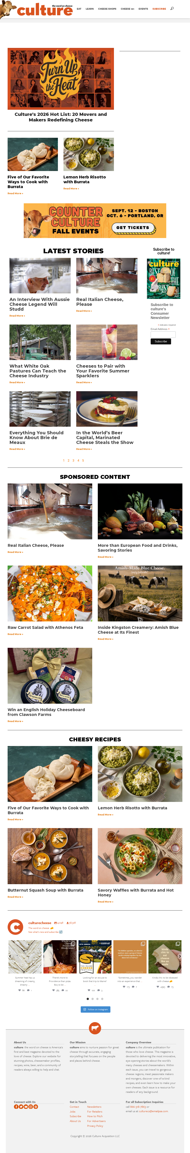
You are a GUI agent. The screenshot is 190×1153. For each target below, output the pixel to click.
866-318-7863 (138, 1107)
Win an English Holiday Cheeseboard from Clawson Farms (46, 712)
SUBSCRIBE (159, 9)
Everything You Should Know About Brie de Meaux (36, 437)
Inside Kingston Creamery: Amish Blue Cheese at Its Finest (138, 630)
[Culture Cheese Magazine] (95, 1028)
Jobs (72, 1111)
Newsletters (94, 1107)
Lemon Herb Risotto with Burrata (84, 179)
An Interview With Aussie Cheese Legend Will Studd (39, 304)
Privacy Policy (95, 1126)
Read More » (15, 193)
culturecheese (24, 943)
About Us (75, 1121)
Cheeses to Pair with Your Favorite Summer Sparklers (103, 370)
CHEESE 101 (127, 9)
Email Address (160, 329)
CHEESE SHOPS (107, 9)
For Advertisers (96, 1121)
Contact (74, 1107)
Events (143, 9)
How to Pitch (95, 1116)
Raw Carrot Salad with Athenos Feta (45, 627)
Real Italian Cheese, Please (99, 302)
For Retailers (94, 1111)
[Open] (25, 956)
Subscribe (75, 1116)
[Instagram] (38, 969)
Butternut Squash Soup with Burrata (45, 890)
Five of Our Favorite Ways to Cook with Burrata (28, 182)
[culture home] (45, 12)
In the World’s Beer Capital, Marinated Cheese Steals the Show (104, 437)
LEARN (90, 9)
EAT (79, 9)
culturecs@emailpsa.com (153, 1111)
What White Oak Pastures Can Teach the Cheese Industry (37, 370)
